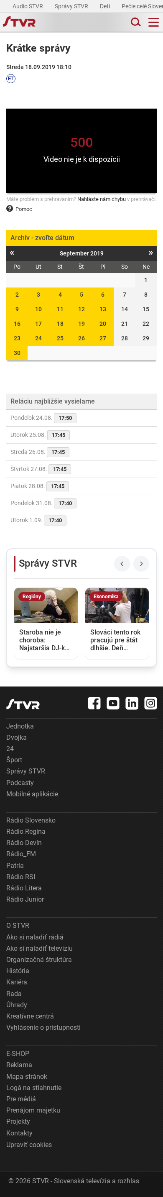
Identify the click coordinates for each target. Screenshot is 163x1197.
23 (17, 338)
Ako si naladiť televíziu (39, 948)
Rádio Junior (25, 899)
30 (17, 352)
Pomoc (23, 209)
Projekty (18, 1121)
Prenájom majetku (33, 1110)
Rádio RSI (20, 877)
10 (38, 309)
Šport (14, 760)
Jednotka (20, 726)
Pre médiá (21, 1099)
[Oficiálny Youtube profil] (113, 703)
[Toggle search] (135, 22)
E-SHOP (17, 1054)
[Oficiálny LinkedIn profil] (132, 703)
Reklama (19, 1065)
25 (60, 338)
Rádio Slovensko (31, 820)
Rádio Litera (24, 888)
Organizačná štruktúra (39, 960)
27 (102, 338)
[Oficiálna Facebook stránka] (94, 703)
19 (81, 323)
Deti (105, 6)
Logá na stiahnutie (33, 1088)
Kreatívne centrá (30, 1016)
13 (102, 309)
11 (60, 309)
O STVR (17, 925)
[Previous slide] (122, 564)
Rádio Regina (26, 831)
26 (81, 338)
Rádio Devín (24, 843)
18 (60, 323)
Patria (15, 866)
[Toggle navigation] (153, 22)
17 (38, 323)
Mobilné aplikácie (32, 794)
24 (38, 338)
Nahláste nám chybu (101, 199)
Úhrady (16, 1005)
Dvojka (16, 737)
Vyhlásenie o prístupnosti (43, 1027)
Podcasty (20, 783)
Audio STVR (28, 6)
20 (102, 323)
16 (17, 323)
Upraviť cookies (29, 1145)
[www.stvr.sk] (23, 704)
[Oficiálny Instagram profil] (151, 703)
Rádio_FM (21, 854)
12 (81, 309)
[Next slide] (141, 564)
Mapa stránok (26, 1077)
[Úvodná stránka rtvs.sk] (19, 22)
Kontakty (19, 1133)
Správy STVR (72, 6)
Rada (14, 994)
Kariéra (16, 982)
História (17, 971)
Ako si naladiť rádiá (35, 937)
